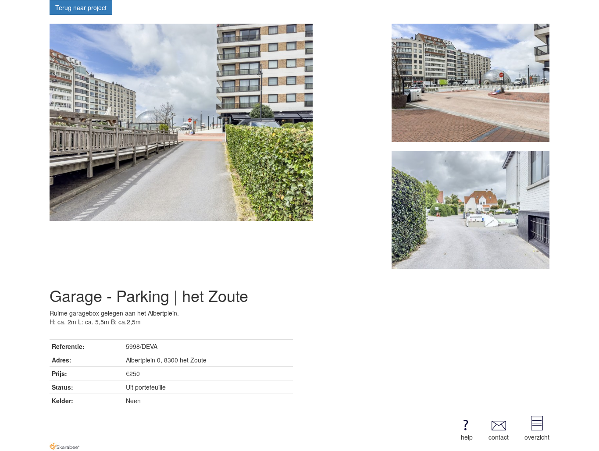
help (467, 437)
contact (498, 437)
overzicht (536, 437)
